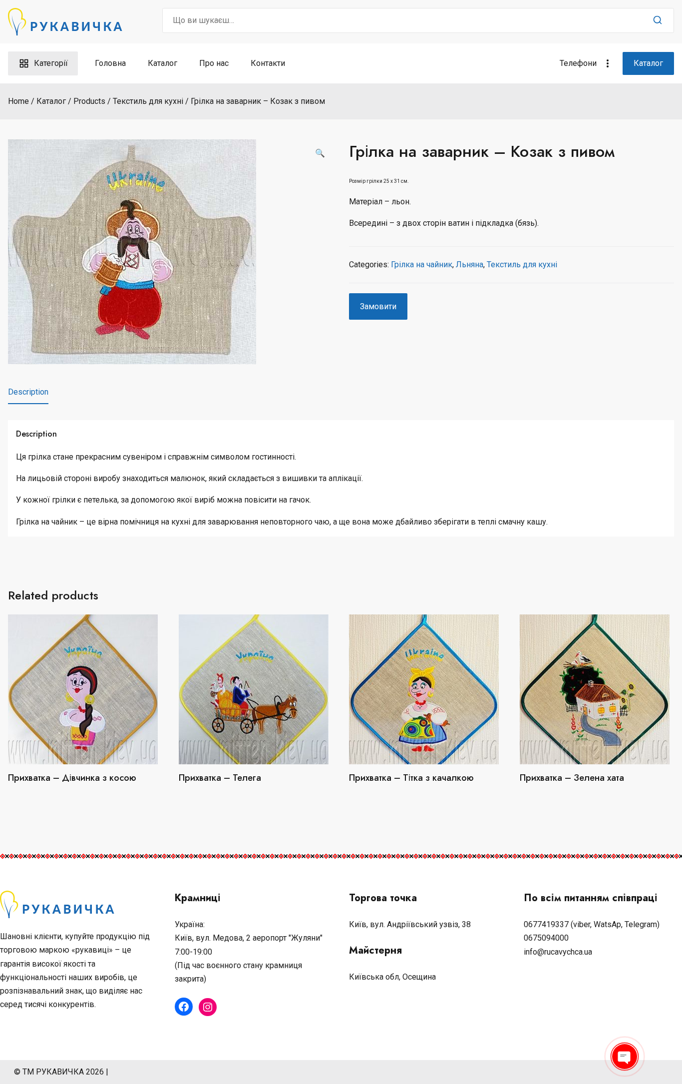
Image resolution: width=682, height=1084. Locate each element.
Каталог (162, 63)
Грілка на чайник (421, 264)
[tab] (28, 392)
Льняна (469, 264)
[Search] (658, 20)
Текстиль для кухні (522, 264)
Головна (110, 63)
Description (28, 392)
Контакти (268, 63)
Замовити (378, 306)
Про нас (214, 63)
